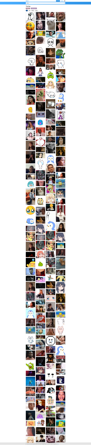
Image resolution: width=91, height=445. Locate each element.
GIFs (29, 10)
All (26, 10)
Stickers (33, 10)
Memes (36, 10)
